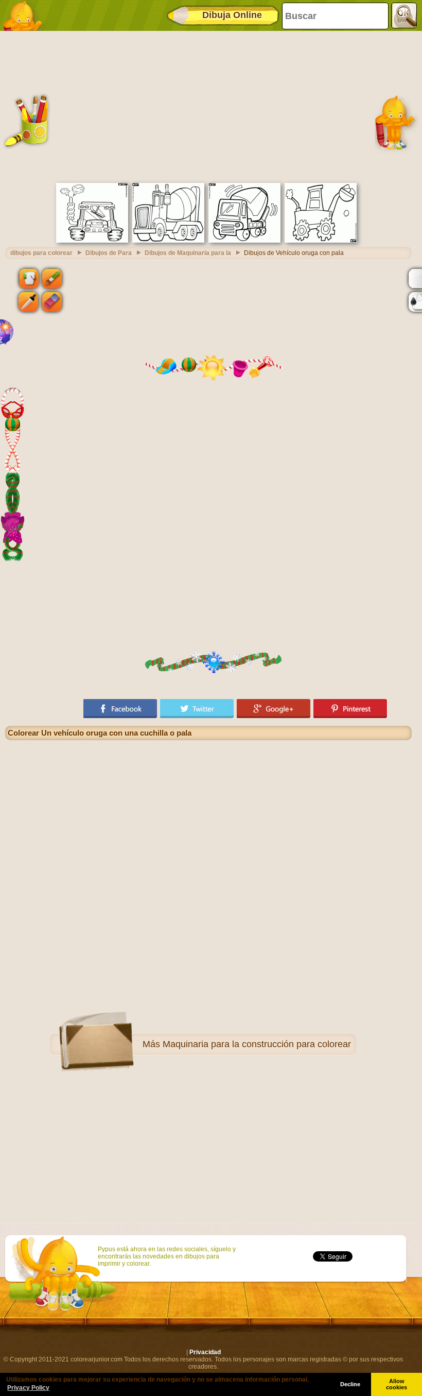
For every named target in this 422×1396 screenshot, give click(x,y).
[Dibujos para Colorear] (26, 15)
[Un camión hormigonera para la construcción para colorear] (168, 240)
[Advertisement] (208, 105)
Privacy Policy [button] (28, 1387)
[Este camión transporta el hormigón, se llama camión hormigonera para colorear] (244, 240)
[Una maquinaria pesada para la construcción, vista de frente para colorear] (92, 240)
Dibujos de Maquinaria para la (188, 253)
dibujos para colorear (41, 253)
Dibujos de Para (108, 253)
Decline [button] (350, 1384)
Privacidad (205, 1352)
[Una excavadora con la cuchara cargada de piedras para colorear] (321, 240)
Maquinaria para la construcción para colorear (257, 1044)
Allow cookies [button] (396, 1384)
